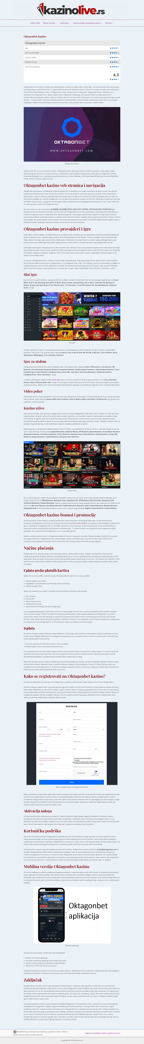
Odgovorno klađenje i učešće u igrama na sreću (102, 1033)
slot (29, 248)
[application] (56, 23)
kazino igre (56, 380)
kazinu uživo (52, 429)
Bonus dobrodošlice (79, 523)
